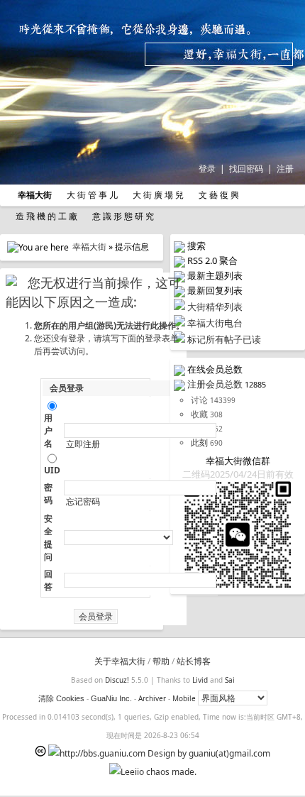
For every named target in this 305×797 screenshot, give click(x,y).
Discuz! (117, 680)
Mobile (184, 698)
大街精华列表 (215, 306)
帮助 (161, 661)
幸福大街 (89, 247)
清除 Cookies (61, 698)
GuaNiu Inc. (111, 698)
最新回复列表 (215, 290)
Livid (200, 680)
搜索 (196, 245)
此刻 (199, 442)
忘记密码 (83, 502)
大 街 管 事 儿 (91, 195)
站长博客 (194, 661)
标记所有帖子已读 (224, 339)
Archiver (152, 698)
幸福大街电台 (215, 323)
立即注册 (83, 444)
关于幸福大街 (119, 661)
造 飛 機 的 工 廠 (45, 216)
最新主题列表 (215, 275)
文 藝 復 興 (217, 195)
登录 (207, 169)
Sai (230, 680)
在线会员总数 (215, 369)
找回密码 (246, 169)
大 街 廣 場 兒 (157, 195)
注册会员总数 (215, 384)
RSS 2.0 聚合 (212, 260)
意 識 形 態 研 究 (122, 216)
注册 (285, 169)
